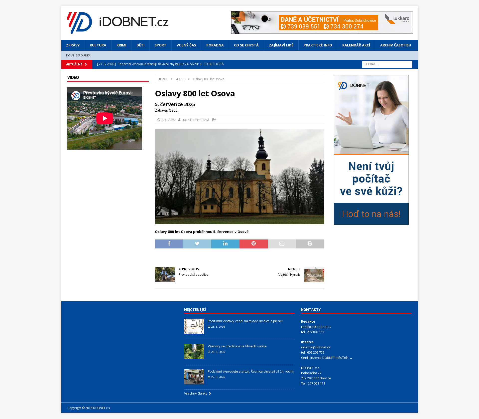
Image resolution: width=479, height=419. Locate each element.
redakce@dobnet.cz (316, 326)
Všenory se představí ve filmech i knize (237, 346)
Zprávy (73, 45)
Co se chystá (246, 45)
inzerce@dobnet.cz (315, 347)
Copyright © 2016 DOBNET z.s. (89, 408)
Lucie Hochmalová (195, 119)
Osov (173, 110)
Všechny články (196, 393)
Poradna (215, 45)
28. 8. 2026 (218, 326)
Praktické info (318, 45)
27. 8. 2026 (218, 377)
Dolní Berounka (78, 55)
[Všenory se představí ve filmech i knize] (194, 351)
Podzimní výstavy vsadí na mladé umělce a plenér (245, 321)
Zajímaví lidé (281, 45)
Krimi (121, 45)
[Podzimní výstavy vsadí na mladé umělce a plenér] (194, 326)
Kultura (98, 45)
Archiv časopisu (395, 45)
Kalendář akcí (356, 45)
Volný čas (186, 45)
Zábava (161, 110)
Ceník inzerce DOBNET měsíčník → (327, 357)
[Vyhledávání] (387, 63)
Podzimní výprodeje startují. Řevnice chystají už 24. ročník (251, 371)
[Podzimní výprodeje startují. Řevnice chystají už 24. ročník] (194, 376)
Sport (160, 45)
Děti (140, 45)
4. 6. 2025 (168, 119)
